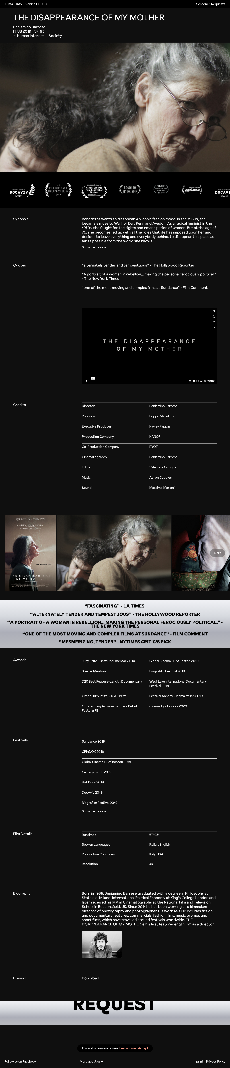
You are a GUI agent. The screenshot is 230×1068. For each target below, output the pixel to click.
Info (19, 4)
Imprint (198, 1061)
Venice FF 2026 (36, 4)
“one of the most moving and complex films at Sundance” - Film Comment (145, 287)
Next (217, 553)
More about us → (91, 1061)
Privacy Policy (215, 1061)
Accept (143, 1048)
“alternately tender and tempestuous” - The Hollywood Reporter (138, 265)
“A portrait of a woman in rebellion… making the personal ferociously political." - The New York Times (149, 276)
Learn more (127, 1048)
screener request (115, 1013)
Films (9, 4)
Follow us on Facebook (20, 1061)
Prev (12, 553)
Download (90, 978)
